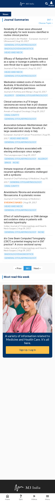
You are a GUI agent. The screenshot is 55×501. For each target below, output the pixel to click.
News (5, 14)
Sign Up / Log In (27, 349)
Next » (37, 268)
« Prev (18, 268)
